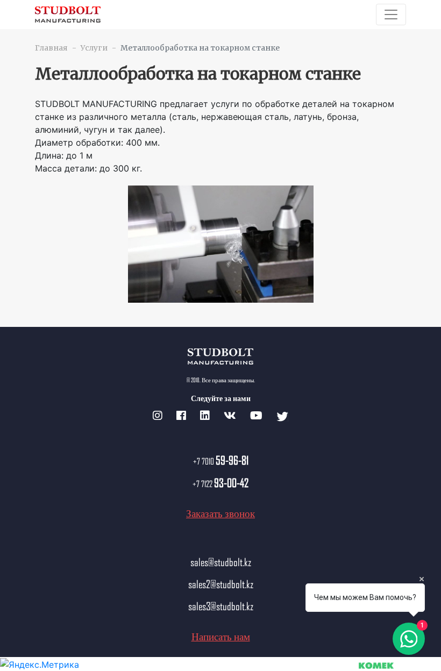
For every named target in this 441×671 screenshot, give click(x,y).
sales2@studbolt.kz (220, 583)
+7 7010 (220, 461)
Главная (51, 48)
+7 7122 (220, 484)
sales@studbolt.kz (220, 561)
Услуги (94, 48)
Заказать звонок (220, 513)
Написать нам (220, 636)
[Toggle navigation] (391, 14)
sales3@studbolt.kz (220, 605)
